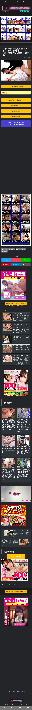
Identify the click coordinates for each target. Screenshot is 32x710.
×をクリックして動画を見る (16, 87)
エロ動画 (13, 249)
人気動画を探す (16, 116)
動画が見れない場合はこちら (16, 100)
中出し (24, 249)
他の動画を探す (16, 111)
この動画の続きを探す (16, 105)
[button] (28, 364)
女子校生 (5, 251)
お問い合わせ (23, 705)
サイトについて (9, 705)
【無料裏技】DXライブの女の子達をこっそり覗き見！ (16, 303)
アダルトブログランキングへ (16, 691)
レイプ (18, 249)
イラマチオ (5, 249)
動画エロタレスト (27, 41)
